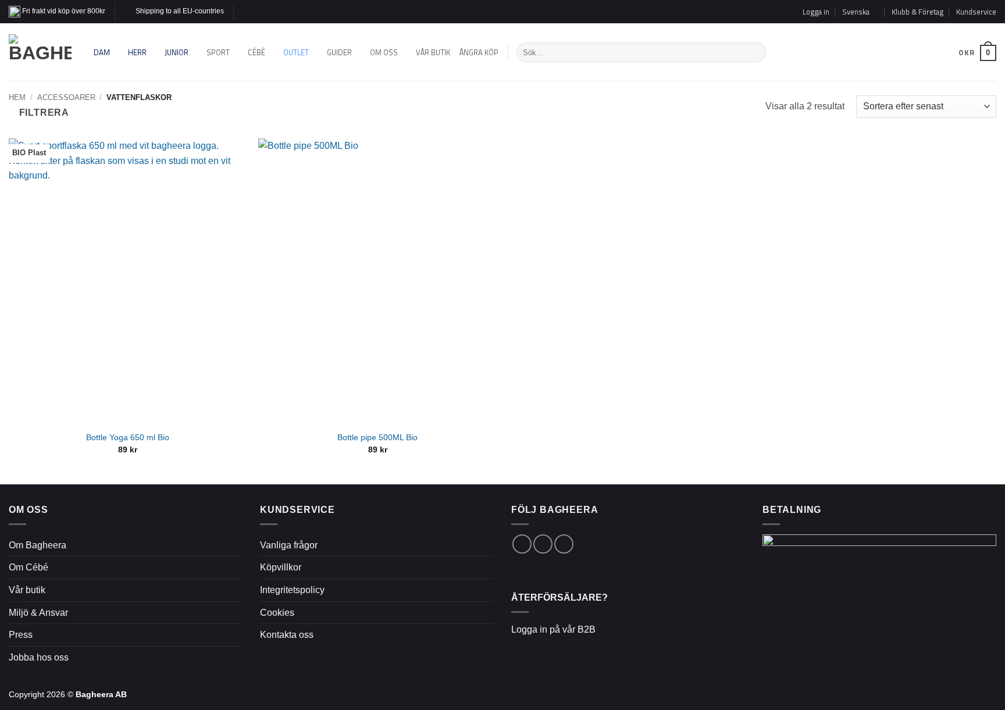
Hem (17, 97)
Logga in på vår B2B (553, 629)
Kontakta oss (286, 635)
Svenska (936, 52)
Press (21, 635)
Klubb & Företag (917, 11)
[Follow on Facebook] (243, 12)
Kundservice (976, 11)
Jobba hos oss (39, 657)
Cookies (277, 613)
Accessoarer (66, 97)
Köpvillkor (280, 567)
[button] (816, 11)
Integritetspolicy (292, 590)
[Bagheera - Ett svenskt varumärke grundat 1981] (40, 52)
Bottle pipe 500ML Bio (377, 437)
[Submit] (754, 52)
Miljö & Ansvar (38, 613)
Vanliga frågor (289, 545)
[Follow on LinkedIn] (563, 544)
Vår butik (27, 590)
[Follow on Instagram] (254, 12)
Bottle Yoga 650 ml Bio (127, 437)
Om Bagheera (37, 545)
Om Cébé (28, 567)
